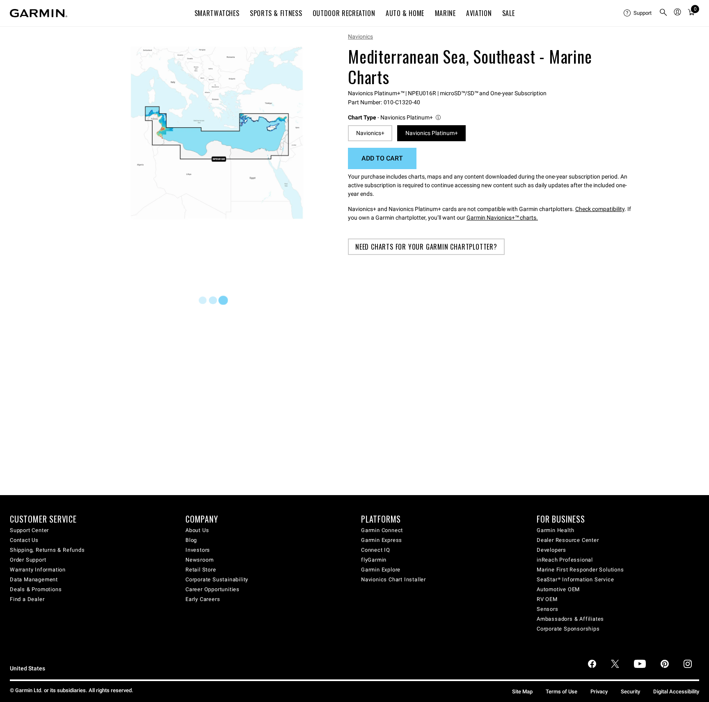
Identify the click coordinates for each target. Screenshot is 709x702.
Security (630, 691)
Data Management (34, 579)
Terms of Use (561, 691)
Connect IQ (375, 550)
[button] (395, 117)
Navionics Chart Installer (393, 579)
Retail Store (200, 570)
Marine (445, 13)
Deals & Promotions (36, 589)
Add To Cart (382, 158)
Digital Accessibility (676, 691)
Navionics (360, 36)
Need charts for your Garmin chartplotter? (426, 247)
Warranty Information (38, 570)
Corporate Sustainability (216, 579)
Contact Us (24, 540)
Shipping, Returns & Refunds (47, 550)
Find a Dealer (27, 599)
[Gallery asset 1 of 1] (217, 133)
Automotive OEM (558, 589)
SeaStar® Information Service (575, 579)
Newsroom (199, 560)
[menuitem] (638, 13)
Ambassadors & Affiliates (570, 619)
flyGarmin (374, 560)
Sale (508, 13)
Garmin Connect (382, 530)
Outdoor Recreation (344, 13)
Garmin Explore (380, 570)
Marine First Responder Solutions (580, 570)
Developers (551, 550)
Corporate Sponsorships (568, 629)
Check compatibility (599, 209)
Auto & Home (405, 13)
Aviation (479, 13)
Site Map (522, 691)
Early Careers (202, 599)
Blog (191, 540)
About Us (197, 530)
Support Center (29, 530)
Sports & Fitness (276, 13)
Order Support (28, 560)
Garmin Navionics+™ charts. (502, 217)
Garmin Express (381, 540)
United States (27, 668)
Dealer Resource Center (568, 540)
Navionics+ (370, 133)
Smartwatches (217, 13)
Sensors (547, 609)
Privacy (599, 691)
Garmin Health (555, 530)
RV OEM (547, 599)
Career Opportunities (212, 589)
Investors (197, 550)
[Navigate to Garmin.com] (38, 13)
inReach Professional (565, 560)
